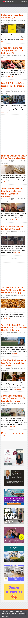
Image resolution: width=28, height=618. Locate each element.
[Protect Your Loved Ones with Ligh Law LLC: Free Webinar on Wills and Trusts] (14, 169)
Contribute (14, 614)
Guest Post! (22, 614)
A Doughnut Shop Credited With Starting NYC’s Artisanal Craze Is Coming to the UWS (12, 50)
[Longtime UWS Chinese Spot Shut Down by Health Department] (14, 240)
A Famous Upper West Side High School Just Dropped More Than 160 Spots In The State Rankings (13, 398)
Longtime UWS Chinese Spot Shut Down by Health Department (12, 227)
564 (23, 433)
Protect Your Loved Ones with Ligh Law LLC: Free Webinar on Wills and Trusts (14, 157)
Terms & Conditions (5, 614)
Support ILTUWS (5, 616)
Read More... (11, 76)
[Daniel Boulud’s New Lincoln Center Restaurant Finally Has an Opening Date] (14, 99)
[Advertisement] (14, 134)
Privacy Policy (19, 611)
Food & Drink (5, 22)
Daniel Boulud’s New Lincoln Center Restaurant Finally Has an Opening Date (12, 86)
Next (3, 435)
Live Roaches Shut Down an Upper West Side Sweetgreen (12, 16)
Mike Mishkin (6, 20)
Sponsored (4, 163)
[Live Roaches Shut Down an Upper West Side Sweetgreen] (14, 28)
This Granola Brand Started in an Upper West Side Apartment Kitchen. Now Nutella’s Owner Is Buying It (13, 290)
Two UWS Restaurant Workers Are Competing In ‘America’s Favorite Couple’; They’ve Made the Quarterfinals (12, 192)
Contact (12, 611)
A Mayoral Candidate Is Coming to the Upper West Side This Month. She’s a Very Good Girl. (13, 363)
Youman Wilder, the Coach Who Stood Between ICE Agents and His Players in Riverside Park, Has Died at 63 (14, 327)
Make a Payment (5, 611)
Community (4, 201)
